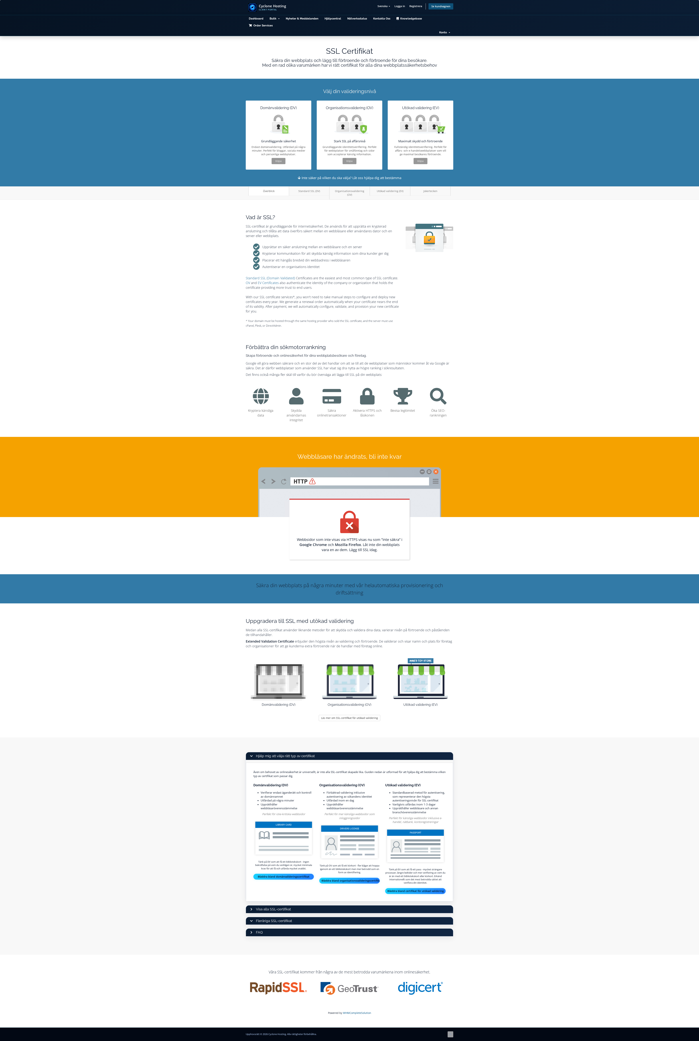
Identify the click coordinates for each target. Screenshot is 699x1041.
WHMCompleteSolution (357, 1013)
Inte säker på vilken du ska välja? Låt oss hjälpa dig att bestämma (351, 178)
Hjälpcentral (333, 18)
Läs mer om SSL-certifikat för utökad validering (349, 718)
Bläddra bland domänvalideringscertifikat (283, 876)
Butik (274, 18)
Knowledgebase (410, 18)
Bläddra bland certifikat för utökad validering (415, 891)
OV (248, 283)
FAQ (259, 932)
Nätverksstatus (357, 18)
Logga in (399, 6)
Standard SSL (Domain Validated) (270, 278)
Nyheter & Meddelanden (302, 18)
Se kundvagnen (440, 6)
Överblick (269, 191)
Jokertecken (430, 191)
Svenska (383, 6)
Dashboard (256, 18)
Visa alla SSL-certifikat (273, 909)
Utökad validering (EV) (390, 191)
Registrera (415, 6)
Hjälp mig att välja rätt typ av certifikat (285, 756)
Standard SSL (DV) (309, 191)
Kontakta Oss (381, 18)
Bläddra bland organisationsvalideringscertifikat (350, 880)
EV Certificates (268, 283)
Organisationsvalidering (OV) (349, 192)
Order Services (262, 25)
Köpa (278, 161)
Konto (443, 32)
